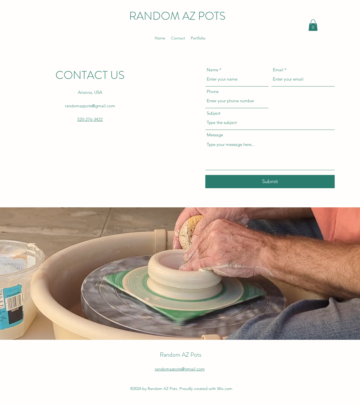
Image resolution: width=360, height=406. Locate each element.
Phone (213, 91)
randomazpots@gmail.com (90, 105)
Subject (213, 113)
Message (215, 135)
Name (212, 70)
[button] (313, 25)
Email (278, 70)
